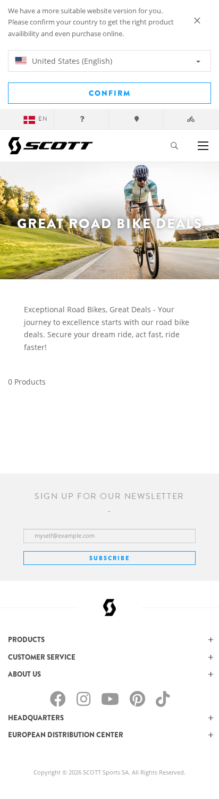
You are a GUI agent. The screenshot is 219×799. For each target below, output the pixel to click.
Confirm (110, 93)
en (43, 118)
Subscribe (109, 558)
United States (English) (71, 61)
